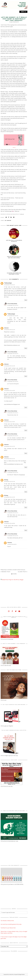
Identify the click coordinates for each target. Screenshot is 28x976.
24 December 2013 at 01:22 (12, 435)
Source (14, 147)
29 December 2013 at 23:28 (9, 481)
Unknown (6, 328)
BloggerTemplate (22, 974)
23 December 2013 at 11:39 (9, 329)
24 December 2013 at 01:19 (12, 305)
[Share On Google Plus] (11, 217)
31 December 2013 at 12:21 (12, 512)
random (9, 220)
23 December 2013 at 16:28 (9, 390)
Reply (26, 300)
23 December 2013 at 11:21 (9, 284)
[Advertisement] (12, 593)
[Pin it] (14, 217)
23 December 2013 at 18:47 (9, 421)
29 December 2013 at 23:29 (9, 497)
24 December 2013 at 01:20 (12, 381)
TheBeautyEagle (8, 283)
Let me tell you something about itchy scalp (11, 924)
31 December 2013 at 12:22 (12, 535)
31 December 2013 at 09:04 (9, 523)
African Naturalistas (12, 303)
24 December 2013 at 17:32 (9, 458)
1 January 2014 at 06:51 (12, 544)
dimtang (6, 479)
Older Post (22, 571)
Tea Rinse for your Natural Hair (8, 928)
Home (15, 573)
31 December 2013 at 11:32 (12, 472)
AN (5, 220)
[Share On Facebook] (9, 217)
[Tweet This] (6, 217)
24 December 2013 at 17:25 (9, 446)
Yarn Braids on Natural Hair (7, 920)
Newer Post (6, 571)
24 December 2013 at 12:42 (12, 315)
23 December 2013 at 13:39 (9, 365)
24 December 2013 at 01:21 (12, 412)
